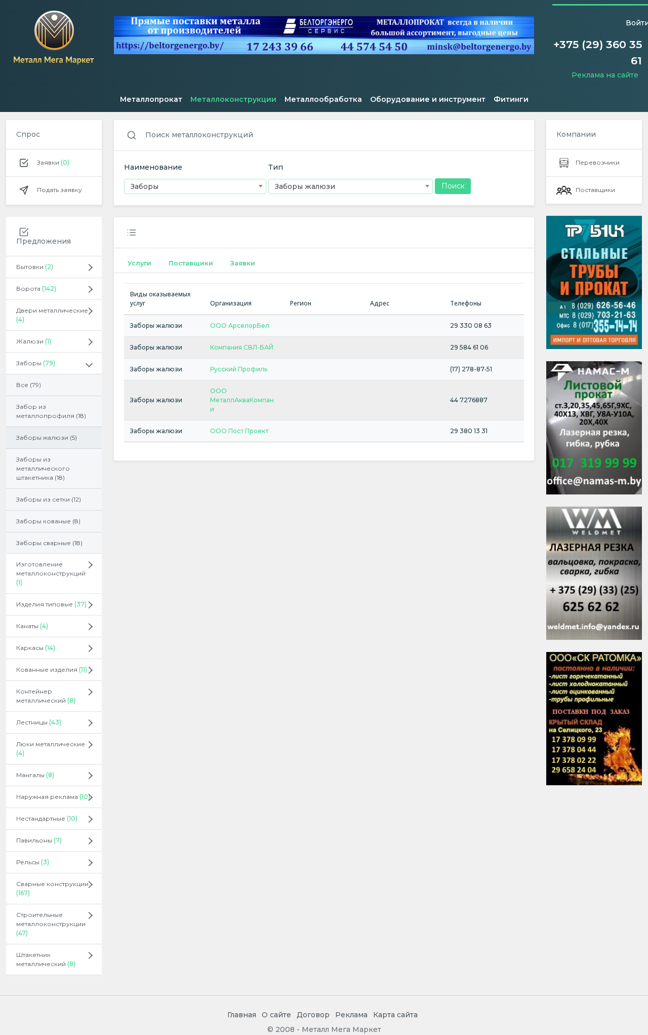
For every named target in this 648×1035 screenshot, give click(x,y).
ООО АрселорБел (239, 325)
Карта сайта (395, 1014)
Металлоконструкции (233, 99)
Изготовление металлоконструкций (51, 573)
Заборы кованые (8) (48, 521)
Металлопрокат (151, 99)
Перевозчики (598, 162)
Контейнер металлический (45, 695)
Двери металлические (52, 314)
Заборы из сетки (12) (48, 499)
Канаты (32, 626)
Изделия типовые (51, 604)
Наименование (153, 167)
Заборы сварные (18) (49, 543)
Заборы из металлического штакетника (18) (43, 468)
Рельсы (32, 862)
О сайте (276, 1014)
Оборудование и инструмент (427, 99)
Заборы (35, 363)
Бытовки (34, 267)
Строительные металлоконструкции (51, 924)
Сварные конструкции (52, 888)
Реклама (351, 1014)
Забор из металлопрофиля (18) (51, 411)
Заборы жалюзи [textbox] (305, 186)
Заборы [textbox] (144, 186)
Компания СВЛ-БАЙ (241, 347)
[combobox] (195, 186)
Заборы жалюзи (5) (46, 437)
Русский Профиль (238, 369)
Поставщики (191, 263)
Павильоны (39, 840)
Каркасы (35, 647)
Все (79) (28, 385)
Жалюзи (33, 341)
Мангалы (35, 775)
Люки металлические (50, 748)
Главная (241, 1014)
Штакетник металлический (45, 959)
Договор (313, 1014)
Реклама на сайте (605, 75)
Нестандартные (46, 818)
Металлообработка (323, 99)
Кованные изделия (51, 669)
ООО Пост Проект (239, 431)
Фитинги (511, 99)
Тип (275, 167)
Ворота (36, 288)
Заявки (52, 162)
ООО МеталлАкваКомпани (242, 400)
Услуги (139, 263)
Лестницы (38, 722)
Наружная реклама (53, 796)
